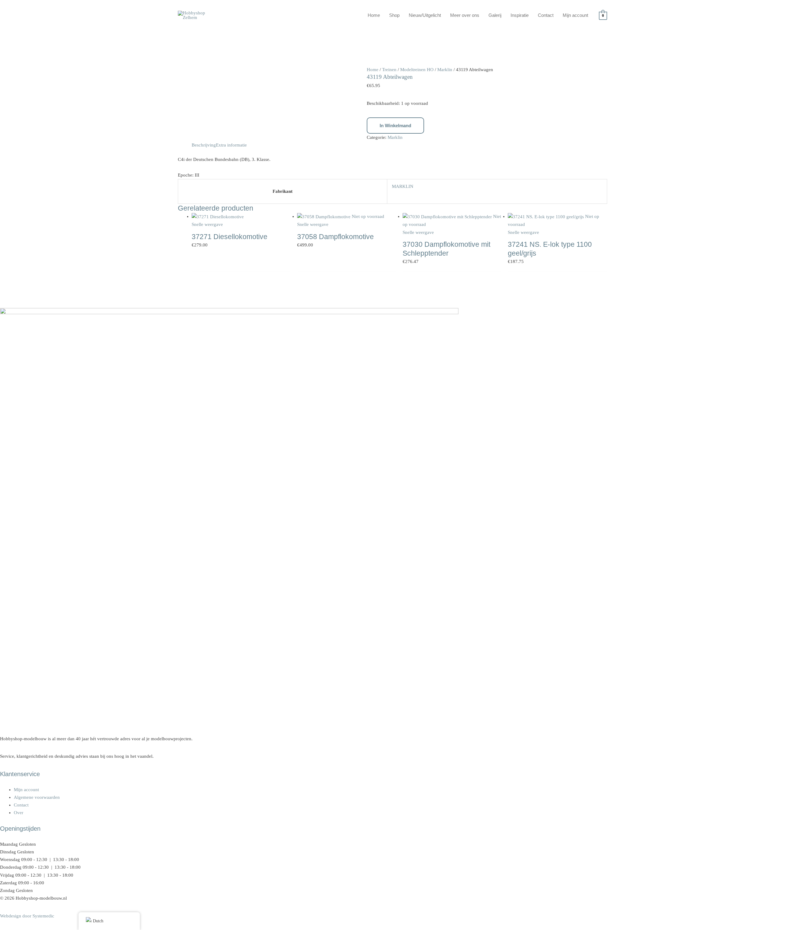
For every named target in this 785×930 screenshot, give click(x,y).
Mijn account (575, 15)
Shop (394, 15)
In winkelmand (395, 125)
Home (374, 15)
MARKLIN (402, 186)
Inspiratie (520, 15)
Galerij (494, 15)
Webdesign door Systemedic (27, 915)
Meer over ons (464, 15)
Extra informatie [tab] (231, 145)
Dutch (98, 921)
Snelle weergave (207, 224)
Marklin (444, 69)
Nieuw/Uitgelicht (425, 15)
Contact (545, 15)
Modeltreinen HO (417, 69)
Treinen (389, 69)
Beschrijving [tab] (204, 145)
